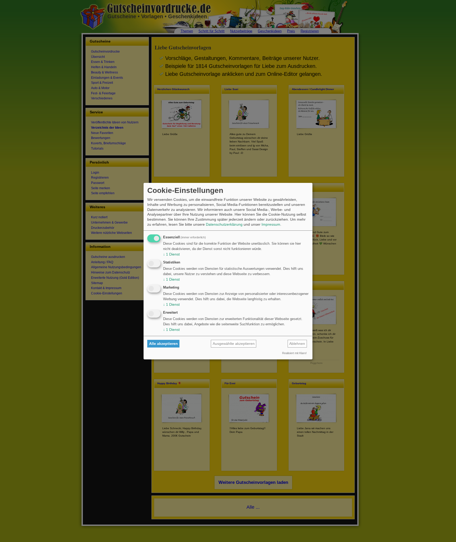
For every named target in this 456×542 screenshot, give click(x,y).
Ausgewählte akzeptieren (234, 343)
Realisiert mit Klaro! (294, 353)
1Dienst (171, 254)
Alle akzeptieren (163, 343)
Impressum (271, 224)
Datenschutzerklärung (224, 224)
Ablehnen (297, 343)
